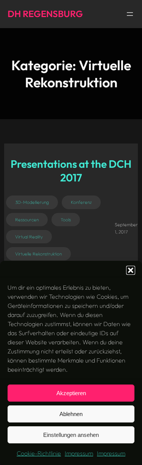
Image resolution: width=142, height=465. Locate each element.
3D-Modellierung (32, 202)
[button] (130, 270)
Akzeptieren (71, 393)
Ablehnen (71, 414)
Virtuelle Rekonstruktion (38, 254)
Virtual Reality (29, 237)
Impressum (79, 453)
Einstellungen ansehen (71, 435)
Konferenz (81, 202)
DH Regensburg (45, 13)
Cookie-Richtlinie (39, 453)
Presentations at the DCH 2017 (71, 170)
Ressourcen (27, 219)
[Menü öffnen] (129, 14)
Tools (66, 219)
